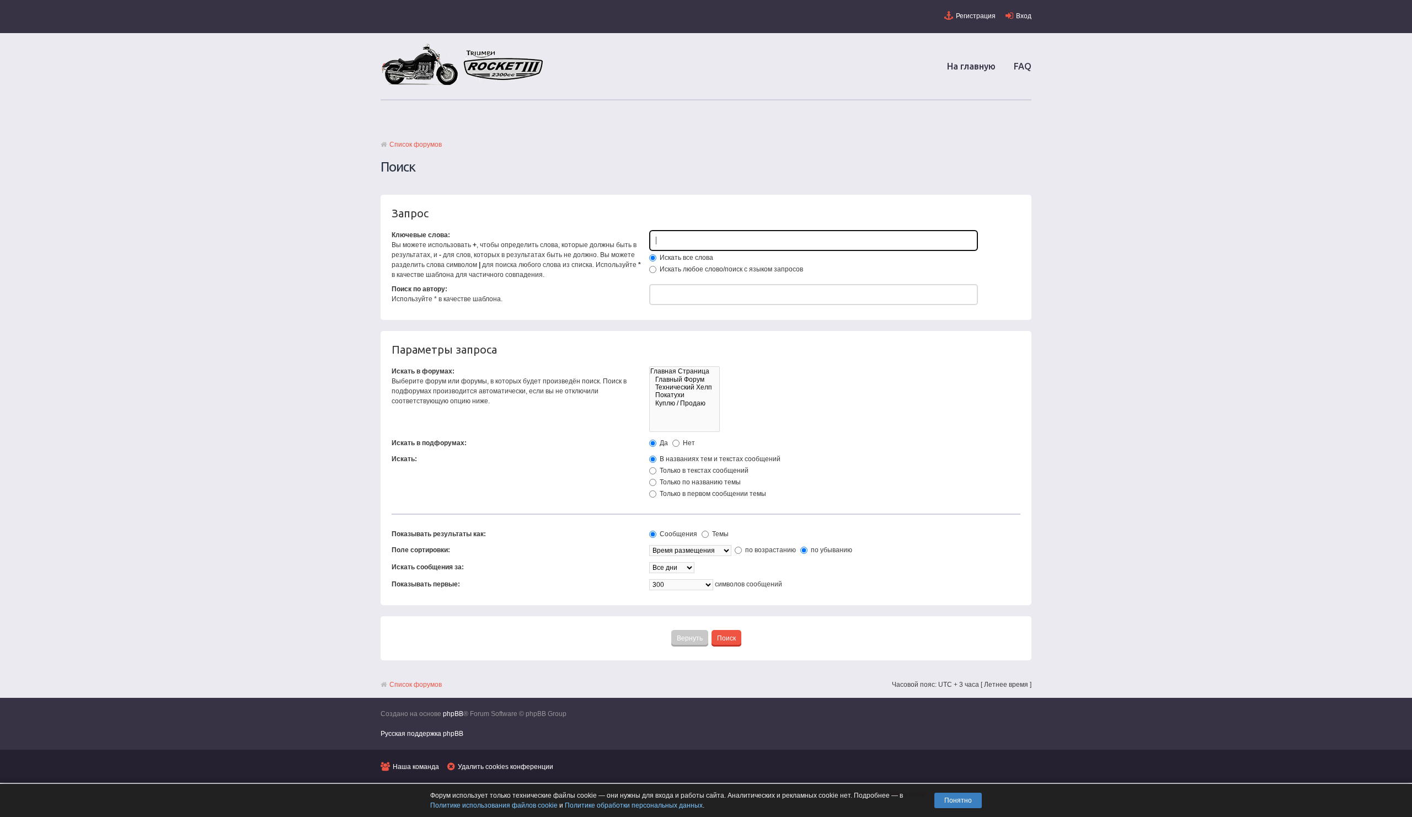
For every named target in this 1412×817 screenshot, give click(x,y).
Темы (719, 534)
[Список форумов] (463, 84)
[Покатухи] (684, 395)
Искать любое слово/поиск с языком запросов (730, 269)
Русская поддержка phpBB (422, 734)
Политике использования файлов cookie (494, 805)
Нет (688, 443)
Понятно (958, 800)
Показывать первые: (426, 584)
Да (663, 443)
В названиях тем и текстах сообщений (719, 459)
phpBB (453, 714)
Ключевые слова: (421, 235)
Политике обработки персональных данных (634, 805)
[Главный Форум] (684, 379)
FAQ (1022, 66)
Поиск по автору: (419, 289)
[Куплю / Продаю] (684, 403)
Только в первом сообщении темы (712, 494)
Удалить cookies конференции (505, 767)
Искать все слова (685, 257)
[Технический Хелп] (684, 387)
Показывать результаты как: (439, 534)
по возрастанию (770, 550)
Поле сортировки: (421, 550)
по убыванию (830, 550)
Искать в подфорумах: (429, 443)
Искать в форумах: (423, 371)
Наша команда (416, 767)
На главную (971, 66)
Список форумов (415, 144)
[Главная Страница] (684, 371)
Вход (1023, 16)
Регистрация (976, 16)
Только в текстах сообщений (703, 470)
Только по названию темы (699, 482)
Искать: (404, 459)
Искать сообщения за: (428, 567)
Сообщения (677, 534)
